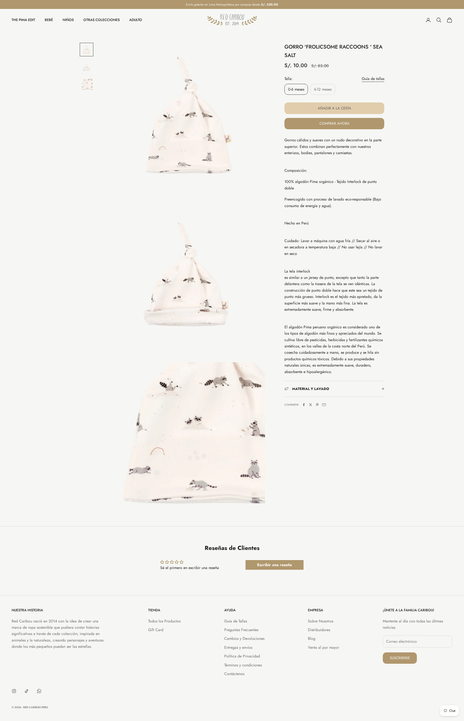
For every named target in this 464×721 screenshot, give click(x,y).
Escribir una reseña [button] (274, 565)
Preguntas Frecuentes (241, 630)
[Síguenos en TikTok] (26, 691)
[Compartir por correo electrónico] (324, 405)
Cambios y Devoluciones (244, 638)
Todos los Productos (164, 621)
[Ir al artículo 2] (86, 67)
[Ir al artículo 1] (86, 49)
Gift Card (155, 630)
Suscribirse (400, 658)
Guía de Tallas (235, 621)
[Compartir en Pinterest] (317, 405)
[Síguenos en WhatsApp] (39, 691)
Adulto (135, 20)
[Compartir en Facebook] (304, 405)
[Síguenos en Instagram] (14, 691)
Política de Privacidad (242, 656)
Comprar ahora (334, 123)
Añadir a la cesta (334, 108)
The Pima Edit (23, 20)
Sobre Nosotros (320, 621)
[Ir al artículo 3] (86, 84)
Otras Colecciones (101, 20)
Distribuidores (319, 630)
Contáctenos (234, 674)
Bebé (49, 20)
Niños (68, 20)
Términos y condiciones (243, 665)
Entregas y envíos (238, 647)
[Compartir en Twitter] (310, 405)
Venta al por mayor (323, 647)
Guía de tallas (373, 78)
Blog (311, 638)
